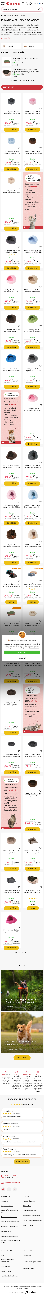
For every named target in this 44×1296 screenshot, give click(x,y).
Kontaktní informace (29, 1211)
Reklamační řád (6, 1231)
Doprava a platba (7, 1206)
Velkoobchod (27, 1255)
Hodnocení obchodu (22, 1099)
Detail (11, 602)
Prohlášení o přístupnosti (9, 1226)
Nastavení (22, 658)
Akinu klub (4, 1201)
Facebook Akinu (15, 1189)
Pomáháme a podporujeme (31, 1216)
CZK (34, 3)
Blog (2, 1255)
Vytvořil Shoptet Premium (16, 1292)
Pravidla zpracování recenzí (10, 1222)
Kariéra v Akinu (28, 1225)
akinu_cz (3, 1189)
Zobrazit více (22, 1162)
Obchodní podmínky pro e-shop (9, 1211)
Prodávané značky (29, 1201)
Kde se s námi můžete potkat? (32, 1220)
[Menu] (3, 3)
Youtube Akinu (9, 1189)
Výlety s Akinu (6, 1271)
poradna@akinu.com (12, 1182)
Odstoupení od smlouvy (9, 1217)
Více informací (34, 648)
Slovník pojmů (5, 1266)
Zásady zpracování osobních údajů (10, 1241)
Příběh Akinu (27, 1206)
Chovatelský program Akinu (32, 1262)
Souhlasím (23, 652)
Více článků (22, 1058)
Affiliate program (28, 1268)
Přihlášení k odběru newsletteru (7, 1260)
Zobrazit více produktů (21, 81)
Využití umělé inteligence (9, 1236)
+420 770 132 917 (12, 1175)
